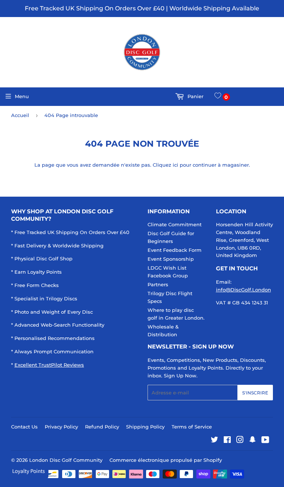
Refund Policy (102, 427)
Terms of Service (192, 427)
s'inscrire (255, 393)
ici (175, 165)
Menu (22, 96)
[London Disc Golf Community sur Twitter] (214, 441)
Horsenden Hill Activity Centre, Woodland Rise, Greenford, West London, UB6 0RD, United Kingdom (244, 239)
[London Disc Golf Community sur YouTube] (265, 441)
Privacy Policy (61, 427)
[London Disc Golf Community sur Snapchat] (252, 441)
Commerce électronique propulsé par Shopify (165, 460)
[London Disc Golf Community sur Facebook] (227, 441)
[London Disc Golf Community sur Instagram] (240, 441)
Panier (194, 96)
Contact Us (24, 427)
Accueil (20, 115)
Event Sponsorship (171, 259)
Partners (158, 284)
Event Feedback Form (175, 250)
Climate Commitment (175, 224)
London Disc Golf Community (65, 460)
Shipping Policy (145, 427)
